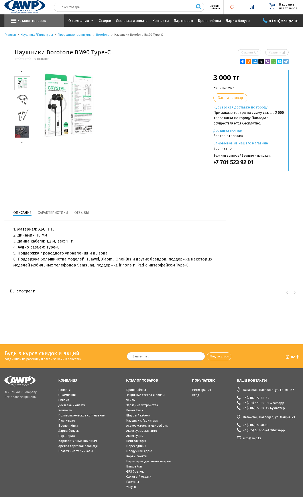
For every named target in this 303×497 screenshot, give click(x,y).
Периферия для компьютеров (148, 461)
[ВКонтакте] (242, 61)
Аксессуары (135, 436)
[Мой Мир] (255, 61)
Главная (10, 35)
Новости (64, 390)
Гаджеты (132, 482)
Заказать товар (230, 98)
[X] (261, 61)
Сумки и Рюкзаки (138, 477)
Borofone (102, 35)
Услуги (131, 487)
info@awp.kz (252, 438)
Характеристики (53, 213)
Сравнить (277, 52)
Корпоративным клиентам (77, 441)
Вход (195, 395)
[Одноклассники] (248, 61)
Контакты (160, 21)
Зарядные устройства (142, 405)
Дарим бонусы (238, 21)
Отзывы (81, 213)
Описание (22, 213)
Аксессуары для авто (141, 431)
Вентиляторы (136, 441)
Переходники (136, 446)
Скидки (105, 21)
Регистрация (201, 390)
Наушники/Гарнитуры (37, 35)
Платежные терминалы (75, 451)
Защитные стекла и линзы (145, 395)
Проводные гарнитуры (74, 35)
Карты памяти (136, 456)
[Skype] (279, 61)
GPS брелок (135, 471)
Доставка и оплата (132, 21)
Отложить (249, 52)
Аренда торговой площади (78, 446)
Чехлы (130, 400)
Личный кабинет (214, 7)
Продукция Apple (139, 451)
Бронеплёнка (209, 21)
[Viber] (267, 61)
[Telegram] (286, 61)
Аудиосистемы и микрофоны (147, 426)
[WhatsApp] (273, 61)
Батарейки (134, 466)
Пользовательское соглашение (81, 415)
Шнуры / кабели (138, 415)
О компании (78, 21)
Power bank (134, 410)
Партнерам (183, 21)
